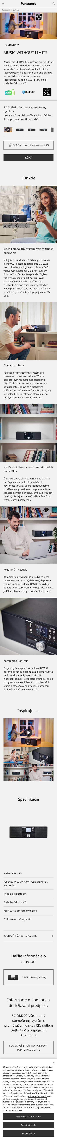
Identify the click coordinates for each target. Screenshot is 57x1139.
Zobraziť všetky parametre (20, 935)
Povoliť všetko (28, 1133)
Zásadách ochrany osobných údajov (33, 1101)
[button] (20, 129)
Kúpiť (28, 157)
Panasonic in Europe (10, 10)
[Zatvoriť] (53, 1063)
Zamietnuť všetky (28, 1125)
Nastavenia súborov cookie (28, 1116)
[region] (28, 1099)
